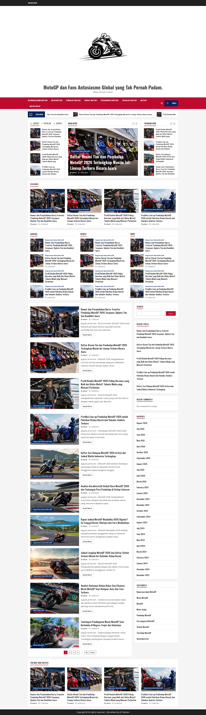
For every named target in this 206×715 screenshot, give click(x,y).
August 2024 (142, 522)
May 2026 (141, 440)
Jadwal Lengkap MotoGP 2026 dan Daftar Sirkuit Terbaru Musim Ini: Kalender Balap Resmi (54, 563)
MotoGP (143, 100)
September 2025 (143, 458)
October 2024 (142, 510)
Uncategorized (142, 638)
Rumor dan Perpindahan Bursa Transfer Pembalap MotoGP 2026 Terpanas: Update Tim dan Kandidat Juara (149, 146)
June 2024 (141, 534)
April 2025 (141, 475)
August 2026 (142, 423)
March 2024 (142, 551)
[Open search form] (162, 103)
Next (93, 652)
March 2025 (142, 481)
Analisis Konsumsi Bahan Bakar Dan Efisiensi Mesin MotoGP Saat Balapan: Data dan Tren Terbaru (54, 598)
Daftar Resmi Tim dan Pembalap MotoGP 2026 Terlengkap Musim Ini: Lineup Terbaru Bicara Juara (67, 114)
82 (87, 652)
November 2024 (143, 505)
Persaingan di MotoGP (109, 100)
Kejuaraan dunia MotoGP (38, 100)
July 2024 (140, 528)
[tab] (34, 124)
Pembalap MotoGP (73, 100)
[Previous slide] (133, 123)
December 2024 (143, 499)
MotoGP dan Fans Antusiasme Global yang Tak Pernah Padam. (103, 87)
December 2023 (143, 569)
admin (74, 173)
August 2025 (142, 464)
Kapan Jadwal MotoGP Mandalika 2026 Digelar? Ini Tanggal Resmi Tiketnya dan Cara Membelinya (54, 530)
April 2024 (141, 545)
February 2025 (143, 487)
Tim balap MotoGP (129, 100)
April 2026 (141, 446)
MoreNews (112, 712)
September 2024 (143, 516)
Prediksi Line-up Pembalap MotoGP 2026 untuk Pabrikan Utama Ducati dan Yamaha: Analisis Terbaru (35, 171)
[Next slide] (136, 123)
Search (140, 306)
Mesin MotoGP (56, 100)
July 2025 (140, 469)
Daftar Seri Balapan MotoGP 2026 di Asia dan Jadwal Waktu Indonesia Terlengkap (149, 133)
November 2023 (143, 575)
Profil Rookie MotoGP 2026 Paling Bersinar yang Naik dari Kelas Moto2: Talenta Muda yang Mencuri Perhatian (155, 114)
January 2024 (142, 563)
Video (174, 103)
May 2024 (141, 540)
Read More (88, 335)
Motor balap (35, 106)
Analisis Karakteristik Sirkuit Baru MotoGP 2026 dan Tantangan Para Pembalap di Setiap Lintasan (54, 497)
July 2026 (140, 428)
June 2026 (141, 434)
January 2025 (142, 493)
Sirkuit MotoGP (90, 100)
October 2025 (142, 452)
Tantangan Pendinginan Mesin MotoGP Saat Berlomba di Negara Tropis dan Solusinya (54, 632)
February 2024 (143, 557)
